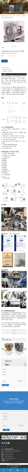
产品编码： (4, 71)
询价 (4, 61)
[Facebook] (4, 443)
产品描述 (4, 74)
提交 (5, 385)
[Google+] (6, 443)
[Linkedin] (2, 443)
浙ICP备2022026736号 (14, 463)
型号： (3, 67)
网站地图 (16, 467)
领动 (11, 467)
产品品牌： (4, 69)
